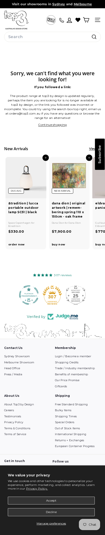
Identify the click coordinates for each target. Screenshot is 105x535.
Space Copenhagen (19, 222)
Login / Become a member (73, 356)
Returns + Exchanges (69, 440)
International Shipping (70, 434)
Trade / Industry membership (75, 368)
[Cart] (86, 20)
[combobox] (52, 37)
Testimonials (12, 416)
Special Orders (64, 422)
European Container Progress (74, 446)
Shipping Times (66, 416)
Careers (9, 410)
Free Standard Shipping (71, 404)
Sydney (58, 4)
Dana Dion (58, 222)
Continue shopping (52, 124)
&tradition (14, 226)
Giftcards (61, 386)
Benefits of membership (71, 374)
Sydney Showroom (17, 356)
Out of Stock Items (67, 428)
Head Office (12, 368)
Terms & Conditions (17, 428)
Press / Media (13, 374)
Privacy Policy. (37, 488)
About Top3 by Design (19, 404)
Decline (51, 512)
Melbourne (83, 4)
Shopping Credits (67, 362)
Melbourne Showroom (19, 362)
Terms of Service (15, 434)
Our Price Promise (67, 380)
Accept (51, 500)
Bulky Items (63, 410)
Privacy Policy (13, 422)
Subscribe (99, 154)
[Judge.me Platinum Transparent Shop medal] (29, 295)
